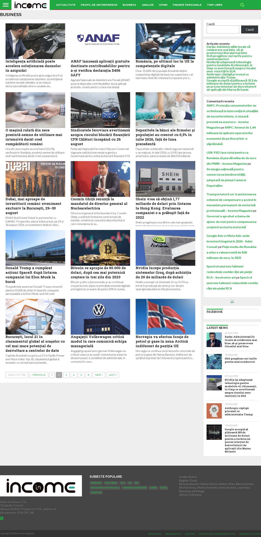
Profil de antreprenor (99, 4)
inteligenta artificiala (105, 487)
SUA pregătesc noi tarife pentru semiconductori (229, 57)
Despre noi (154, 534)
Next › (99, 374)
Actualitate (65, 4)
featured (111, 483)
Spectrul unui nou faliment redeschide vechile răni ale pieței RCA (232, 282)
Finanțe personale (187, 4)
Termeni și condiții (250, 534)
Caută (211, 24)
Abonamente (173, 534)
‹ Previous (39, 374)
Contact (190, 534)
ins (136, 483)
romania (96, 483)
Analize (148, 4)
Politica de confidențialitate (217, 534)
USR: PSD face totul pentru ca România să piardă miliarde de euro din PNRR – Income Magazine (231, 158)
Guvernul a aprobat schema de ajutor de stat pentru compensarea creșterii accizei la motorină (231, 221)
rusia (163, 487)
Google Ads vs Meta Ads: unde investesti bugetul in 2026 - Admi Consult (229, 241)
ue (129, 483)
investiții (96, 492)
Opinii (163, 4)
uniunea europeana (134, 487)
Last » (113, 374)
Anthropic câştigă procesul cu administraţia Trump (228, 75)
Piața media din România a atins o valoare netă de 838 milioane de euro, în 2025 (231, 252)
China (153, 487)
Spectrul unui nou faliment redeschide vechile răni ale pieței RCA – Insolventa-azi (229, 271)
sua (122, 483)
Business (129, 4)
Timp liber (214, 4)
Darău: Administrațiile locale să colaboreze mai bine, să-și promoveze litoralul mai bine (228, 50)
